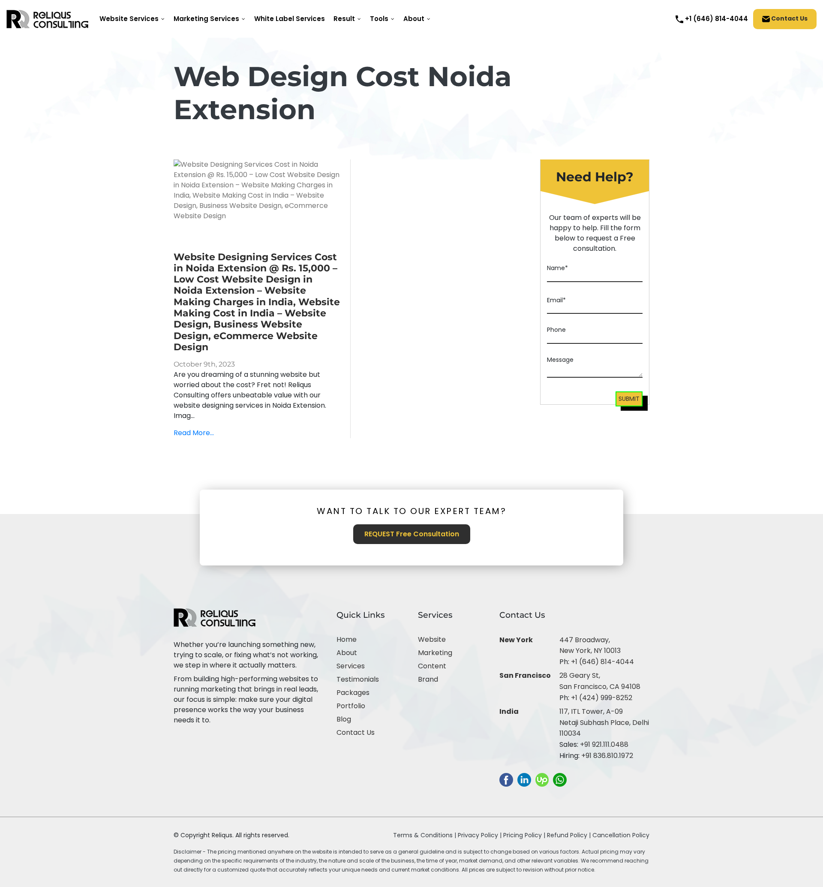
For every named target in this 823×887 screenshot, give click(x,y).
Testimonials (357, 679)
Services (350, 666)
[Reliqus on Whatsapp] (560, 780)
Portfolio (350, 706)
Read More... (194, 433)
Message (560, 359)
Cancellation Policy (620, 835)
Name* (557, 268)
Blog (343, 719)
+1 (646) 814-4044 (602, 662)
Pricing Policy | (524, 835)
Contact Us (789, 18)
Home (346, 639)
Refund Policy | (569, 835)
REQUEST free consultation (411, 534)
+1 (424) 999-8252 (601, 698)
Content (432, 666)
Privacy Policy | (480, 835)
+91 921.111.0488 (604, 744)
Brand (428, 679)
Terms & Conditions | (424, 835)
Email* (556, 300)
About (346, 653)
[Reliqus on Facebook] (506, 780)
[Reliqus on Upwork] (542, 780)
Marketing (435, 653)
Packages (352, 693)
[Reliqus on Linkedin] (524, 780)
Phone (556, 329)
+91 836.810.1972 (607, 756)
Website (432, 639)
